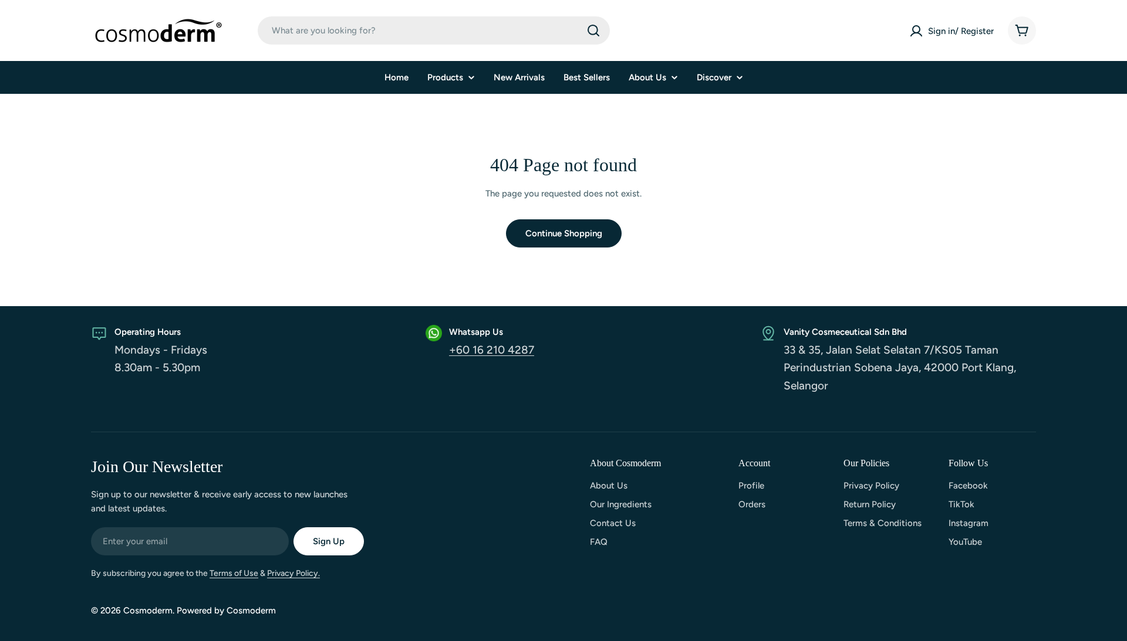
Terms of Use (234, 573)
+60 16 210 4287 (491, 350)
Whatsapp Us (476, 332)
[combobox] (434, 30)
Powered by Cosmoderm (226, 610)
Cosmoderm (148, 610)
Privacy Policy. (293, 573)
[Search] (593, 30)
